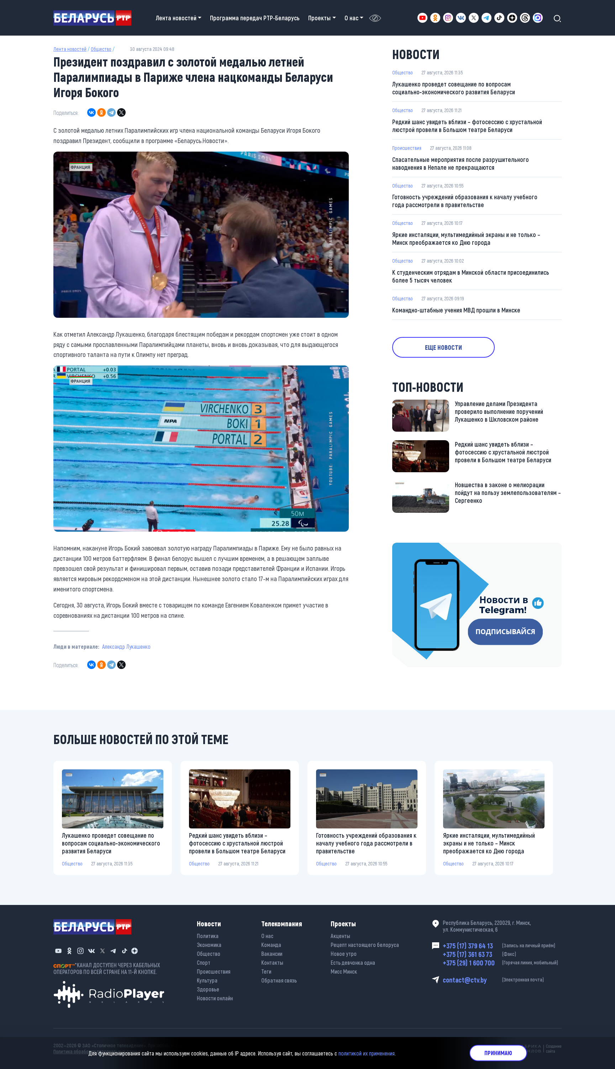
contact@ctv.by (493, 979)
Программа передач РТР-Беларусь (255, 18)
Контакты (272, 962)
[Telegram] (111, 112)
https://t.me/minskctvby (422, 548)
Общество (101, 49)
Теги (266, 971)
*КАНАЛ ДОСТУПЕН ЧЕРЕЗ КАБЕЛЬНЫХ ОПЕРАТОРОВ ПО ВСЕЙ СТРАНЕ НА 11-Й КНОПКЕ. (106, 968)
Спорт (203, 962)
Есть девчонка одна (353, 962)
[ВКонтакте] (91, 112)
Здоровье (208, 989)
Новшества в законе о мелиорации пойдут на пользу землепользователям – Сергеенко (508, 492)
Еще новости (443, 347)
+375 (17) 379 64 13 (499, 945)
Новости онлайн (215, 998)
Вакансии (271, 953)
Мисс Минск (344, 971)
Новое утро (344, 953)
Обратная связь (279, 980)
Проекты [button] (319, 18)
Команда (271, 944)
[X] (121, 112)
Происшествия (406, 148)
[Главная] (95, 18)
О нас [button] (351, 18)
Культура (207, 980)
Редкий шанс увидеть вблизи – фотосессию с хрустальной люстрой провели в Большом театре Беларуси (467, 125)
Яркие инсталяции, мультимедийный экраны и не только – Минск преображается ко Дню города (466, 238)
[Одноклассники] (101, 112)
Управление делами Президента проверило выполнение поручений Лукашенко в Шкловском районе (499, 411)
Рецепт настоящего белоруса (365, 944)
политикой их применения (366, 1052)
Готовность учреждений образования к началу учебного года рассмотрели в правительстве (464, 201)
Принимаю (498, 1052)
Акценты (340, 935)
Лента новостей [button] (176, 18)
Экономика (209, 944)
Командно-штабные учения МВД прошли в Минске (456, 310)
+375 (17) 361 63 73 (479, 954)
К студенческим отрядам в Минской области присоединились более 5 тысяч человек (470, 276)
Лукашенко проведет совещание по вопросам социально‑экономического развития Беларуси (453, 88)
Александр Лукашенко (126, 646)
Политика (208, 935)
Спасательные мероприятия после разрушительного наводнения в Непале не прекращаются (460, 163)
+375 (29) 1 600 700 (500, 962)
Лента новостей (69, 49)
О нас (267, 935)
